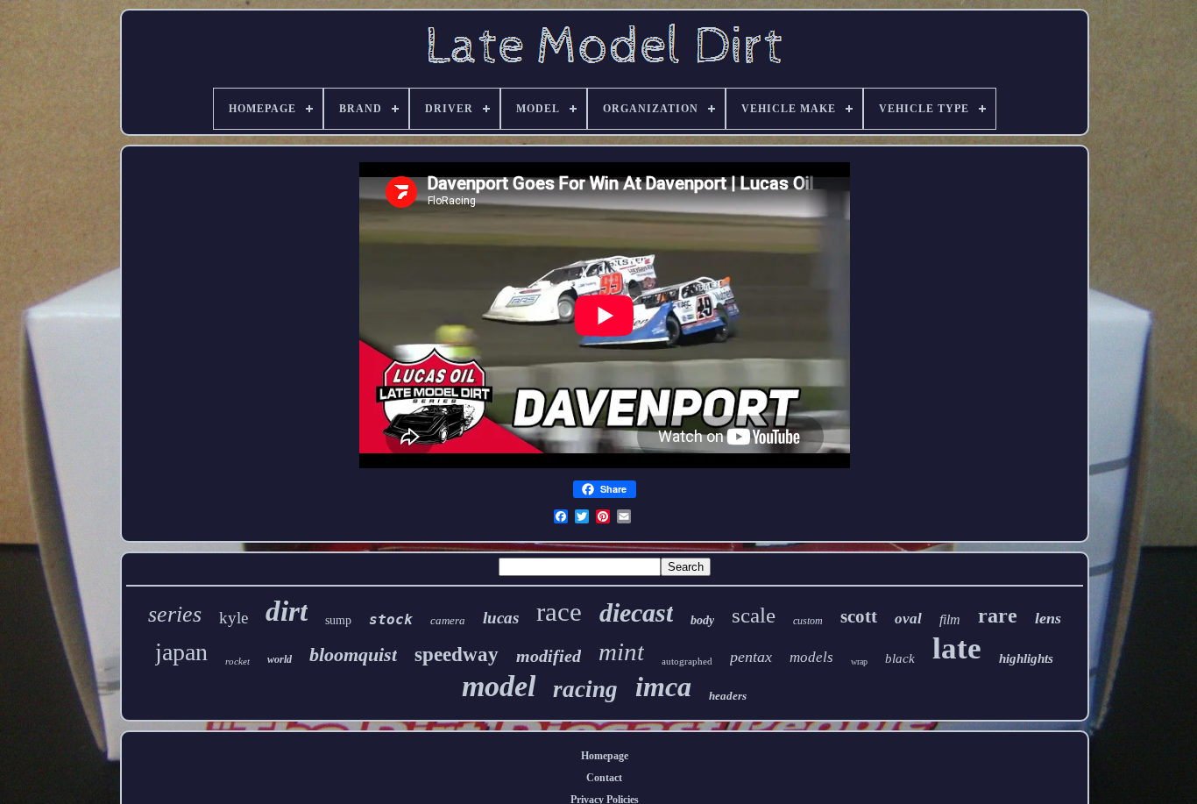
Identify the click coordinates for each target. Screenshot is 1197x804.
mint (621, 651)
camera (447, 620)
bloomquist (353, 654)
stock (391, 619)
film (949, 619)
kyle (233, 617)
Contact (604, 778)
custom (808, 621)
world (279, 659)
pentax (751, 656)
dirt (287, 611)
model (498, 686)
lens (1048, 618)
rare (997, 615)
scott (858, 616)
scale (754, 615)
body (702, 620)
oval (908, 618)
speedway (456, 654)
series (175, 614)
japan (181, 651)
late (956, 648)
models (811, 657)
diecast (636, 612)
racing (585, 689)
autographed (687, 661)
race (559, 611)
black (900, 658)
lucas (501, 617)
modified (548, 655)
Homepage (604, 756)
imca (663, 686)
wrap (859, 661)
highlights (1026, 658)
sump (338, 620)
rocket (237, 661)
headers (728, 695)
